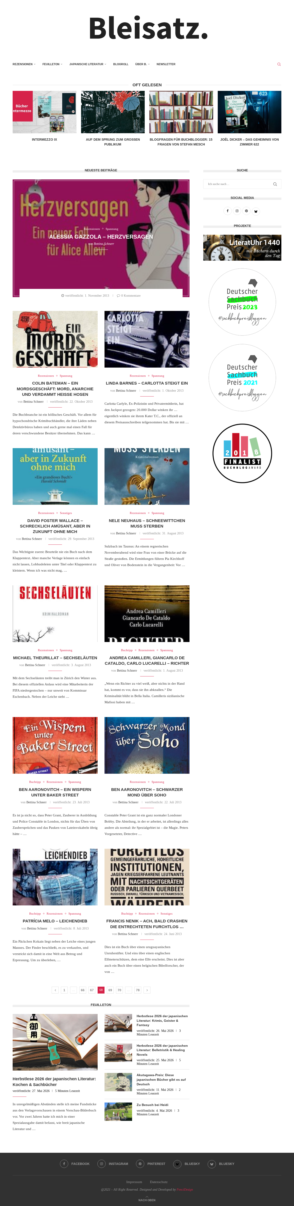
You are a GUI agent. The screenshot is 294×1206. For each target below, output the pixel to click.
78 (138, 990)
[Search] (279, 64)
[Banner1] (242, 248)
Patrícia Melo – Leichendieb (55, 921)
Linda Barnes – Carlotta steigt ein (147, 383)
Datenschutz (159, 1182)
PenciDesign (185, 1189)
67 (92, 990)
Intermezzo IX (44, 139)
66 (83, 990)
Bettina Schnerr (104, 243)
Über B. (141, 64)
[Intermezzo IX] (44, 112)
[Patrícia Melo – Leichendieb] (55, 877)
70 (119, 990)
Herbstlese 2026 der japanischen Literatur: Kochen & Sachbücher (54, 1082)
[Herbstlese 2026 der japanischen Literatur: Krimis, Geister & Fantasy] (118, 1023)
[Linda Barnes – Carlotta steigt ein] (147, 339)
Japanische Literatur (86, 64)
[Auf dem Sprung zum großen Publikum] (113, 112)
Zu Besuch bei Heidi (152, 1105)
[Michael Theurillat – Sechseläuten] (55, 613)
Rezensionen (23, 64)
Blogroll (120, 64)
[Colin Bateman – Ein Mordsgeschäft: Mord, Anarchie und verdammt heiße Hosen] (55, 339)
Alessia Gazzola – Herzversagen (101, 237)
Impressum (134, 1182)
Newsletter (166, 64)
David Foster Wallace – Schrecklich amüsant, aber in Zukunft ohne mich (55, 526)
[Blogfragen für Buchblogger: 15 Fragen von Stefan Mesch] (181, 112)
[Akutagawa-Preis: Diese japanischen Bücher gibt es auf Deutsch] (118, 1082)
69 (110, 990)
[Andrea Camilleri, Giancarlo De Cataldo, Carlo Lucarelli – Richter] (147, 613)
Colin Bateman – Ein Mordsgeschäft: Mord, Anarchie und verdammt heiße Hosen (55, 389)
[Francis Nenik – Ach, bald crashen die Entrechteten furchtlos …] (147, 877)
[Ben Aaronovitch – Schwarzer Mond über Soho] (147, 745)
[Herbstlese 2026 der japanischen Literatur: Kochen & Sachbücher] (55, 1042)
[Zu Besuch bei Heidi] (118, 1112)
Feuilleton (50, 64)
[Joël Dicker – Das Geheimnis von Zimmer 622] (250, 112)
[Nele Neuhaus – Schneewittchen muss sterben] (147, 476)
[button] (147, 149)
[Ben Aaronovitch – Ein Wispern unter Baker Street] (55, 745)
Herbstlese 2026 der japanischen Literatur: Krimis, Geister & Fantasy (162, 1020)
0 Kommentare (131, 295)
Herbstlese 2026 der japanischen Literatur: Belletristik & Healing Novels (162, 1050)
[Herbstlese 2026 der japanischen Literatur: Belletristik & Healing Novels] (118, 1053)
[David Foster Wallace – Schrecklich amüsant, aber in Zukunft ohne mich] (55, 476)
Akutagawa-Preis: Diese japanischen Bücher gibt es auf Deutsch (161, 1079)
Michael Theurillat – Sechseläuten (55, 658)
